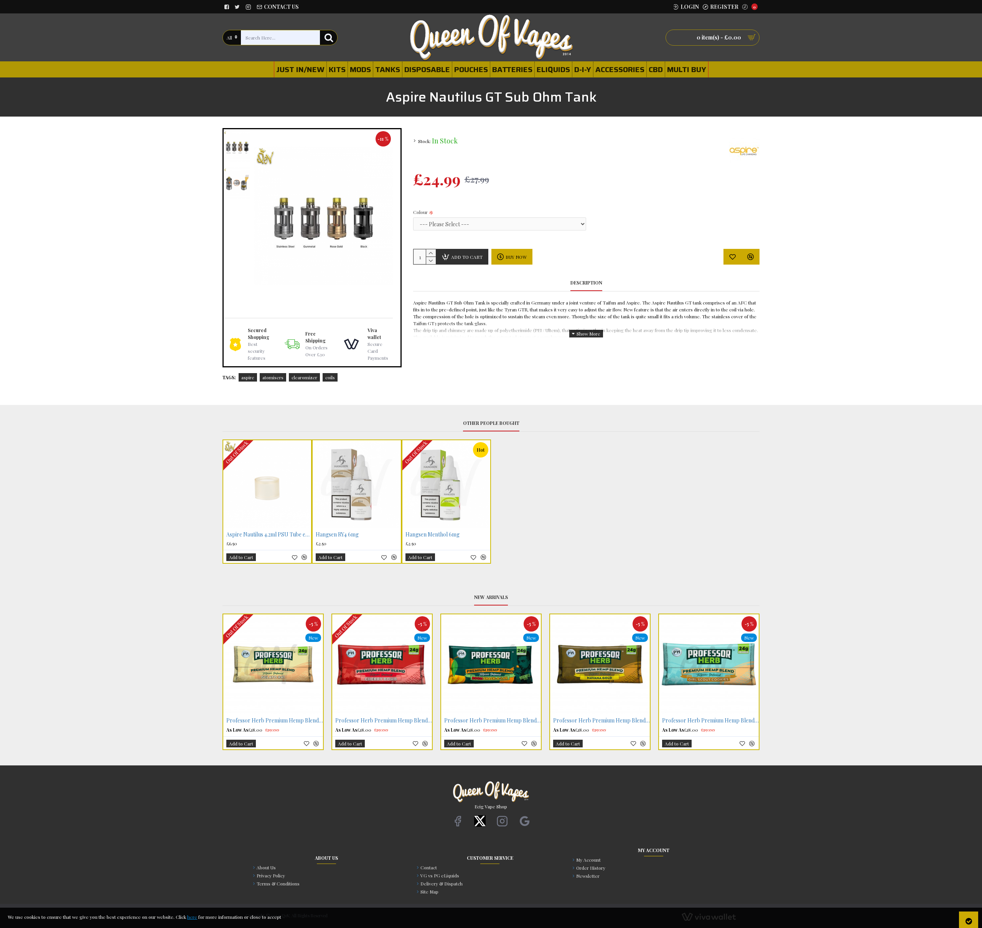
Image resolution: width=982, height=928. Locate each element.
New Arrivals (491, 597)
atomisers (272, 377)
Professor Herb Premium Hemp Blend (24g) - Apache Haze (492, 720)
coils (330, 377)
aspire (247, 377)
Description (586, 283)
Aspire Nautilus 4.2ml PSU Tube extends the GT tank (268, 534)
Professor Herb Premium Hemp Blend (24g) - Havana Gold (601, 720)
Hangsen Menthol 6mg (432, 534)
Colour (420, 212)
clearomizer (304, 377)
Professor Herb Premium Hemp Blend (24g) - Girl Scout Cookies (710, 720)
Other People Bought (491, 423)
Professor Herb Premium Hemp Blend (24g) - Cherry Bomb (383, 720)
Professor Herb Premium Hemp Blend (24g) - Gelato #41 (274, 720)
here (192, 917)
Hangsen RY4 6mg (337, 534)
